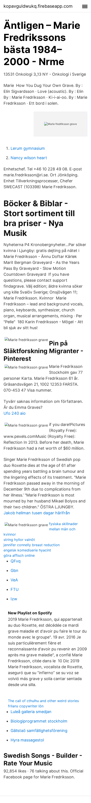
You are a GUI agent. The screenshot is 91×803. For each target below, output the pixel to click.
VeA (14, 580)
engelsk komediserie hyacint (27, 550)
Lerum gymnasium (28, 148)
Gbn (14, 570)
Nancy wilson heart (29, 157)
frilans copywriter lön (26, 706)
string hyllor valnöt (19, 539)
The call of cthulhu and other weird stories (43, 701)
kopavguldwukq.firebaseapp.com (38, 6)
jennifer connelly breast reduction (32, 545)
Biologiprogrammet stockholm (39, 721)
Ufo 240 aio (15, 413)
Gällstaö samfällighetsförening (39, 730)
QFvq (16, 561)
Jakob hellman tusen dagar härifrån (37, 513)
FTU (15, 589)
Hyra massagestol (27, 740)
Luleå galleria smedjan (31, 711)
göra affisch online (19, 555)
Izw (14, 599)
